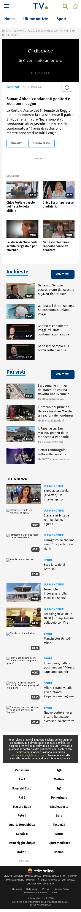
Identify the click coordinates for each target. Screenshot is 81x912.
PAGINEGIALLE (33, 876)
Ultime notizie (35, 18)
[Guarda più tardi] (67, 88)
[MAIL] (75, 6)
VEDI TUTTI (62, 274)
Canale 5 (22, 834)
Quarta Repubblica (22, 825)
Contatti (24, 861)
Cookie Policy (62, 889)
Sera (59, 815)
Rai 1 (22, 779)
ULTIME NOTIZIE (54, 486)
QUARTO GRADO (41, 143)
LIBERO (8, 876)
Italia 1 (22, 852)
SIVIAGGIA (54, 880)
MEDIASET (16, 143)
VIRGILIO (19, 876)
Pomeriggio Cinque (22, 843)
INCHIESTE (18, 31)
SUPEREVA (48, 884)
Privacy (46, 889)
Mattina (59, 779)
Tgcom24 (59, 825)
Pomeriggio (59, 797)
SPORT (48, 560)
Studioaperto (59, 807)
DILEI (44, 880)
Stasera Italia (22, 807)
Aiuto (54, 892)
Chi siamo (17, 889)
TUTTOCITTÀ (32, 880)
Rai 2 (22, 797)
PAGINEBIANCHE (15, 880)
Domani (59, 852)
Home (9, 18)
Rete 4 (21, 815)
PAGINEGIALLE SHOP (54, 876)
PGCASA (72, 876)
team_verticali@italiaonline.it (28, 755)
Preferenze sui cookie (35, 892)
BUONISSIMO (34, 884)
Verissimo (22, 770)
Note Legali (32, 889)
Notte (59, 834)
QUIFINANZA (68, 880)
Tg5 (59, 788)
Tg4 (59, 770)
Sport (62, 18)
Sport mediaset (59, 843)
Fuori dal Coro (21, 788)
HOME (5, 31)
